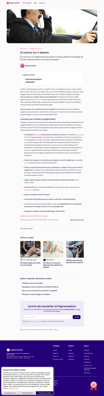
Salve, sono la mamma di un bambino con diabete (39, 290)
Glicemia (37, 135)
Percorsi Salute (27, 3)
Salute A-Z (42, 3)
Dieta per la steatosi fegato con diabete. (36, 294)
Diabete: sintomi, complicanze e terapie (34, 216)
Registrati (55, 353)
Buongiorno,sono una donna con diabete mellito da (40, 287)
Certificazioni (87, 362)
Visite (35, 3)
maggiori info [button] (13, 388)
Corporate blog (88, 353)
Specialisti (71, 359)
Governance (87, 373)
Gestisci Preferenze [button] (27, 393)
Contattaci (87, 359)
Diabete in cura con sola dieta (32, 283)
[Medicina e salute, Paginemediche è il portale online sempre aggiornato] (13, 3)
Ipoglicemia (28, 190)
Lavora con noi (88, 365)
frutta (26, 163)
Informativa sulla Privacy (35, 321)
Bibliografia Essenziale (77, 220)
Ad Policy (86, 356)
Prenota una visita (58, 359)
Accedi (55, 350)
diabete (39, 99)
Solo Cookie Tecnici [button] (10, 393)
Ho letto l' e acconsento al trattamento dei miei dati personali (44, 321)
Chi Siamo (86, 350)
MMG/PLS (71, 356)
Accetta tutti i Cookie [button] (45, 393)
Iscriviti (77, 317)
